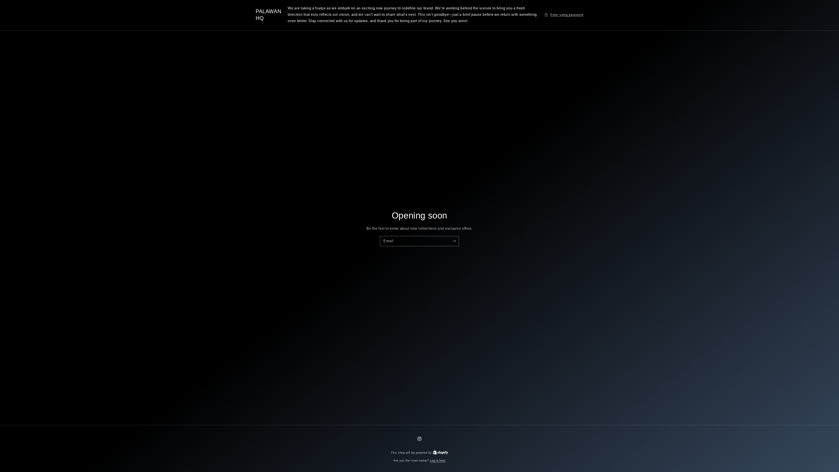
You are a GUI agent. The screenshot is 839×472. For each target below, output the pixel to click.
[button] (563, 14)
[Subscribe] (454, 241)
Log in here (438, 460)
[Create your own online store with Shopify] (440, 452)
